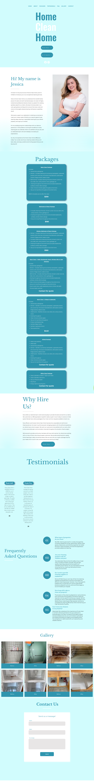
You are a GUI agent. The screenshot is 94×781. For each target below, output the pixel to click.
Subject (30, 729)
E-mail (30, 720)
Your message (31, 737)
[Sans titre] (48, 62)
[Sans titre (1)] (45, 62)
